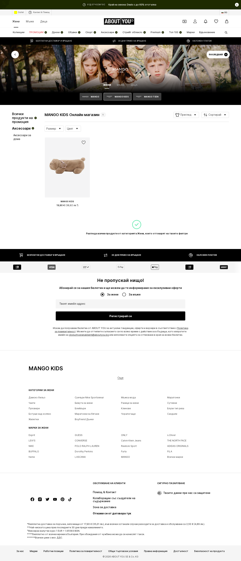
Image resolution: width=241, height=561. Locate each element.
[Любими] (216, 21)
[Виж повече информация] (67, 210)
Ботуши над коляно (40, 413)
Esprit (32, 435)
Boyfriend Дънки (84, 419)
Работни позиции (53, 551)
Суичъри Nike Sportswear (89, 397)
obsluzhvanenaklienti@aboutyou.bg (89, 334)
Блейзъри (80, 408)
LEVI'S (32, 440)
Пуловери (34, 408)
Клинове (126, 408)
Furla (124, 451)
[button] (186, 115)
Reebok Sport (129, 446)
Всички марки (175, 456)
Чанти (32, 403)
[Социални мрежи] (32, 499)
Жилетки (34, 419)
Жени (16, 21)
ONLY (124, 435)
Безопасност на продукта (209, 551)
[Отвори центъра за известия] (205, 21)
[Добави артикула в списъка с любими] (83, 142)
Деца (43, 21)
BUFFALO (34, 451)
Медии (33, 551)
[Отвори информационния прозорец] (237, 5)
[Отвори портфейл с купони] (184, 21)
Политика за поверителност (85, 551)
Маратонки (173, 397)
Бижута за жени (84, 403)
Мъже (30, 21)
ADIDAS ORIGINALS (177, 446)
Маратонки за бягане (87, 413)
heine (32, 456)
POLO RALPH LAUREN (87, 446)
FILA (169, 451)
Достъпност (180, 551)
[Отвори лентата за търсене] (225, 32)
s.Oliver (171, 435)
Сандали (172, 413)
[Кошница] (226, 21)
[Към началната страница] (49, 485)
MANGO (125, 456)
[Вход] (195, 21)
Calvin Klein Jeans (131, 440)
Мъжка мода (128, 397)
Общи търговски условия (123, 551)
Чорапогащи (128, 413)
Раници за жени (130, 403)
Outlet (21, 12)
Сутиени (172, 403)
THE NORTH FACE (176, 440)
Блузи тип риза (175, 408)
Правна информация (155, 551)
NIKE (31, 446)
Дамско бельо (37, 397)
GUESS (78, 435)
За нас (20, 551)
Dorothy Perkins (84, 451)
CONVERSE (81, 440)
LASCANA (80, 456)
